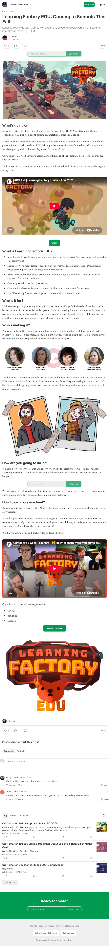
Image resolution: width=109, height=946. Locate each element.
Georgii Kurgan (21, 833)
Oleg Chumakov (14, 777)
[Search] (104, 815)
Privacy (50, 926)
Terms (59, 926)
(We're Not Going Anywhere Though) (20, 851)
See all (8, 882)
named (34, 131)
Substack (40, 940)
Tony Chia (11, 791)
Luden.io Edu (9, 11)
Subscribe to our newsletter (55, 508)
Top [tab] (5, 815)
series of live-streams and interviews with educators (41, 469)
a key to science (56, 149)
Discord (11, 621)
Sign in (101, 4)
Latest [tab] (13, 815)
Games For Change (69, 135)
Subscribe (89, 4)
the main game (50, 257)
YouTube (12, 616)
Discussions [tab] (24, 815)
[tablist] (14, 751)
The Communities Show (52, 381)
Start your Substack (47, 933)
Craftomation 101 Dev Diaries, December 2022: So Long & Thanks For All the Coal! (47, 845)
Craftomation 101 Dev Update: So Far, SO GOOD (30, 823)
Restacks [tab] (21, 751)
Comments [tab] (9, 751)
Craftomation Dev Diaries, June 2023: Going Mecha (32, 865)
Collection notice (71, 926)
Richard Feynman (37, 149)
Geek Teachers (27, 335)
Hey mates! (7, 868)
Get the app (68, 933)
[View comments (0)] (34, 837)
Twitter (11, 611)
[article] (54, 830)
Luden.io (13, 36)
